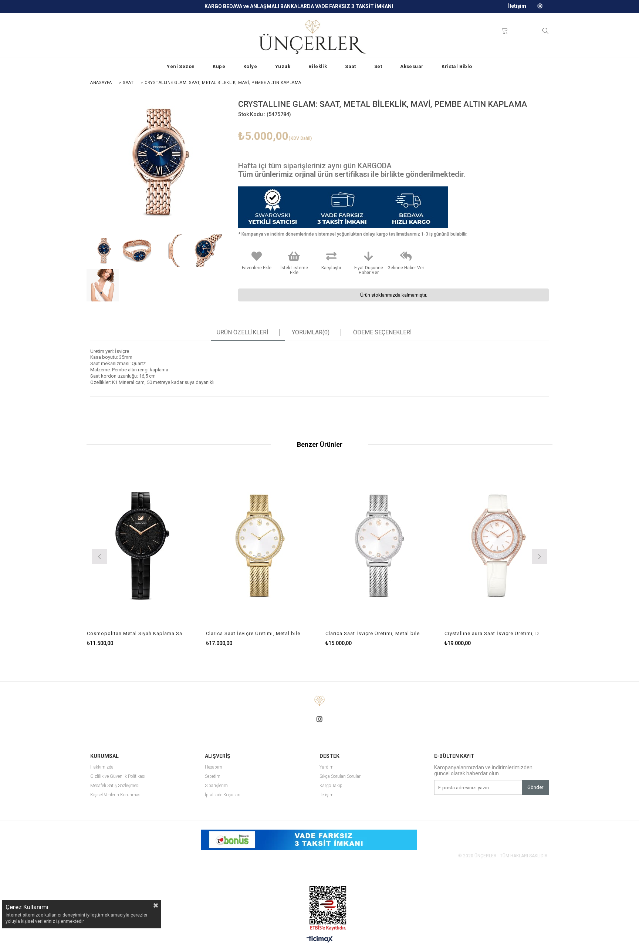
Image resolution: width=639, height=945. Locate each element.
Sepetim (212, 776)
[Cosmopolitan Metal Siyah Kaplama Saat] (141, 546)
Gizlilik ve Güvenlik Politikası (117, 776)
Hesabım (213, 767)
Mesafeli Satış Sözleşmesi (114, 785)
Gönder (535, 787)
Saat (350, 66)
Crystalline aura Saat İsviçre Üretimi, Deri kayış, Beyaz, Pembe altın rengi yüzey (494, 633)
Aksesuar (411, 66)
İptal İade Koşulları (222, 795)
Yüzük (282, 66)
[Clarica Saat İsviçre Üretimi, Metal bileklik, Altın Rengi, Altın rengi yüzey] (260, 546)
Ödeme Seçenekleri (382, 332)
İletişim (517, 6)
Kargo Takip (331, 785)
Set (378, 66)
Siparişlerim (216, 785)
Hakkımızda (102, 767)
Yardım (327, 767)
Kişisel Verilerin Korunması (116, 795)
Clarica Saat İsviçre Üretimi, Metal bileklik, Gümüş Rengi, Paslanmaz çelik (375, 633)
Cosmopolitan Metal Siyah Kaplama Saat (136, 633)
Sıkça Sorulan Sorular (340, 776)
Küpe (219, 66)
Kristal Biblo (457, 66)
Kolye (250, 66)
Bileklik (317, 66)
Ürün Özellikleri (242, 332)
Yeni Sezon (181, 66)
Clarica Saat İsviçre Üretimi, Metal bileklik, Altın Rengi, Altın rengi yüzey (255, 633)
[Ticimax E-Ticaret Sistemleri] (320, 939)
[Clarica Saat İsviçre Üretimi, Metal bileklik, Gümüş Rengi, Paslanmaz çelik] (379, 546)
